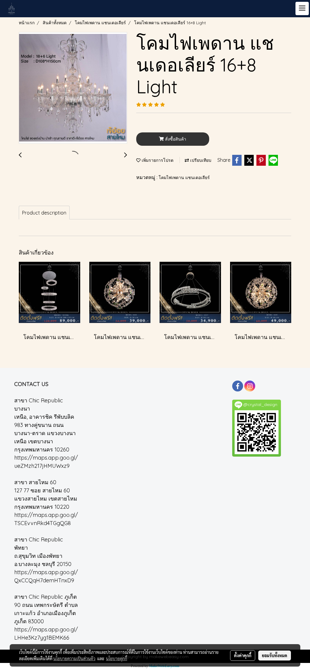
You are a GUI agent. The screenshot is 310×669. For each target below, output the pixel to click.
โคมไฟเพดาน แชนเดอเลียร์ (184, 177)
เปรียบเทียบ (200, 160)
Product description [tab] (44, 213)
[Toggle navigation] (302, 8)
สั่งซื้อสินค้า (175, 139)
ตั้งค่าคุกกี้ (242, 655)
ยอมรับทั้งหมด (274, 655)
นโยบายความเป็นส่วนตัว (74, 658)
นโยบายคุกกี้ (116, 658)
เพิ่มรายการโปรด (156, 160)
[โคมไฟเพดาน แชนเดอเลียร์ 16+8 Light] (73, 88)
